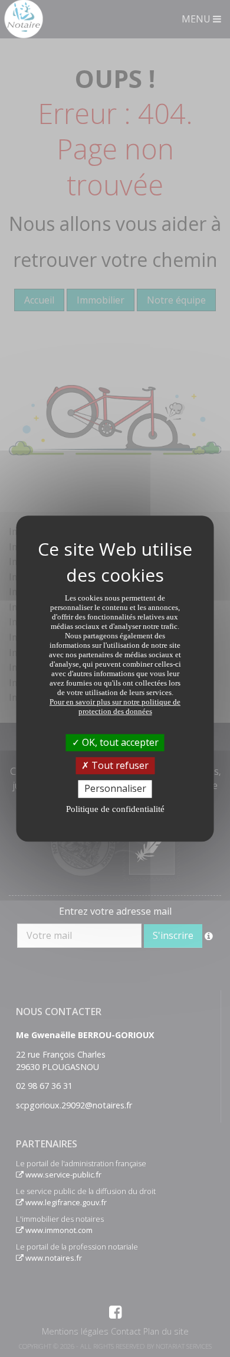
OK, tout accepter (119, 742)
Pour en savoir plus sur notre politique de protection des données (115, 706)
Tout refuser (119, 765)
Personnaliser (115, 788)
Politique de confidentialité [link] (115, 809)
